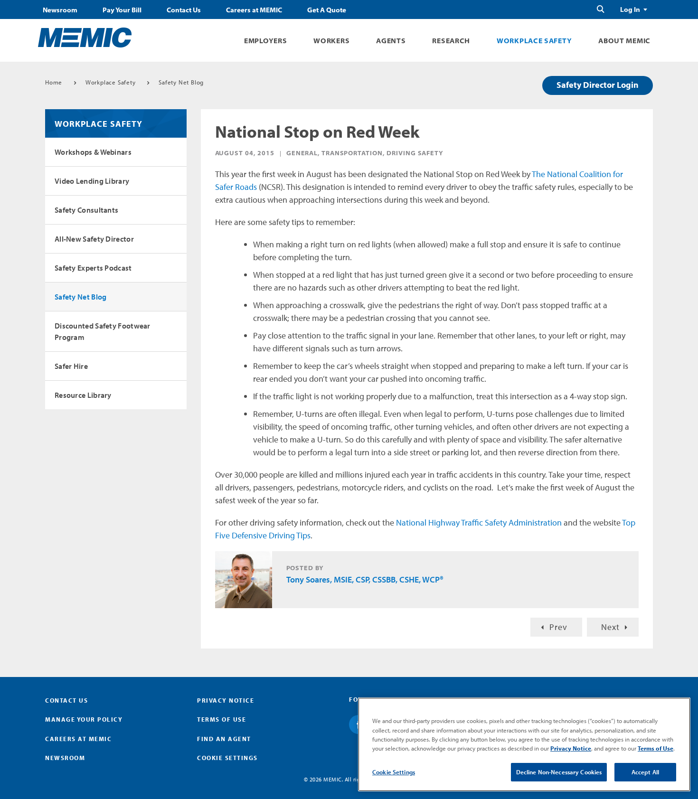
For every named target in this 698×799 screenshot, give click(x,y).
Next (610, 626)
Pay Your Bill (122, 10)
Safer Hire (71, 366)
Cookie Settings (393, 772)
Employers (265, 40)
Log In (630, 9)
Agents (391, 40)
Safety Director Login (598, 84)
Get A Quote (326, 10)
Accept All (645, 772)
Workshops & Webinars (93, 152)
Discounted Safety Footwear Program (103, 331)
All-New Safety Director (94, 239)
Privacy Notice (225, 700)
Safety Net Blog (181, 82)
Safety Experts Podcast (93, 268)
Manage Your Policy (84, 719)
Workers (331, 40)
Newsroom (60, 10)
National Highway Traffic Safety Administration (479, 522)
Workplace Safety (534, 40)
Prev (558, 626)
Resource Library (83, 395)
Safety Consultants (86, 210)
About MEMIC (624, 40)
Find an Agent (224, 739)
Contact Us (184, 10)
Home (53, 82)
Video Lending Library (92, 181)
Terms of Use (221, 719)
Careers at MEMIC (254, 10)
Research (451, 40)
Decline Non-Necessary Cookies (559, 772)
